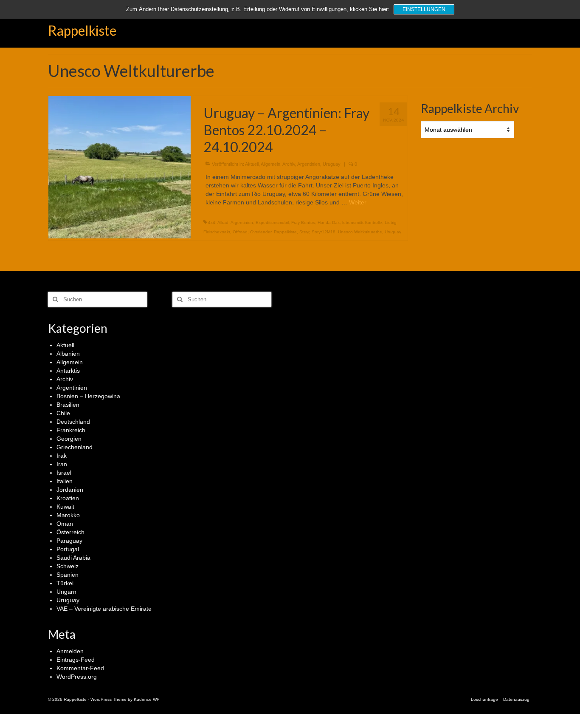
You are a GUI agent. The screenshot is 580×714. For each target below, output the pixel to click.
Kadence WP (147, 699)
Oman (64, 523)
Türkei (64, 583)
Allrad (222, 222)
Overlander (260, 232)
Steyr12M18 (323, 232)
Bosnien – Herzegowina (88, 396)
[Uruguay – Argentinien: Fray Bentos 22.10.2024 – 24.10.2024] (119, 166)
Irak (61, 455)
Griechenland (74, 447)
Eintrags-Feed (75, 659)
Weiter (357, 202)
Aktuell (252, 164)
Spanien (67, 574)
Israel (63, 472)
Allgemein (270, 164)
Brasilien (67, 404)
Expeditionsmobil (272, 222)
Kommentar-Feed (80, 668)
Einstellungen (424, 9)
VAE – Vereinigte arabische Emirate (104, 608)
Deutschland (73, 421)
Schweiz (67, 566)
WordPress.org (76, 676)
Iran (61, 464)
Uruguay (332, 164)
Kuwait (65, 506)
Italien (64, 481)
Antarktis (68, 370)
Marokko (68, 515)
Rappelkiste (82, 30)
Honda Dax (329, 222)
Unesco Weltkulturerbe (360, 232)
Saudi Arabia (73, 557)
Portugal (67, 549)
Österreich (70, 532)
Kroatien (67, 498)
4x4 (211, 222)
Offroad (240, 232)
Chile (63, 413)
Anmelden (70, 651)
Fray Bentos (303, 222)
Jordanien (69, 489)
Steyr (304, 232)
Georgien (69, 438)
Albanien (68, 353)
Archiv (288, 164)
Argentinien (308, 164)
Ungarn (66, 591)
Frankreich (70, 430)
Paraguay (69, 540)
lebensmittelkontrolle (362, 222)
